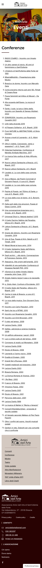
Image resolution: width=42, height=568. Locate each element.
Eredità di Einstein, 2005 (15, 357)
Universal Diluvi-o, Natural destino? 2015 (21, 216)
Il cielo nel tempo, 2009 (14, 321)
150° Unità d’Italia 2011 (14, 477)
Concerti (8, 451)
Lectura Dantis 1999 (13, 401)
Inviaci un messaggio (13, 539)
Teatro (7, 462)
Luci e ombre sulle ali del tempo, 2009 (20, 339)
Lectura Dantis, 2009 (13, 325)
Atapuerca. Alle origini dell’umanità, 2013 (21, 262)
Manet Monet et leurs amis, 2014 (18, 245)
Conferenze (9, 455)
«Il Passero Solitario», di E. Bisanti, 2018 (21, 127)
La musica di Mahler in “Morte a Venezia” (21, 405)
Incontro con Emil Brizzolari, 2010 (18, 318)
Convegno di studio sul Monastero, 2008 (21, 342)
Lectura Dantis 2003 (13, 368)
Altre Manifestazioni (13, 470)
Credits (32, 517)
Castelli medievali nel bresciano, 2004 (20, 365)
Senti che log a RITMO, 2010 (16, 310)
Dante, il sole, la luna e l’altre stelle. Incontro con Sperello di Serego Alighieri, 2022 (21, 111)
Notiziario (5, 557)
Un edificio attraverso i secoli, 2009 (19, 335)
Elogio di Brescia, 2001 (14, 394)
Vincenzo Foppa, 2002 (14, 387)
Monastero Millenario (13, 473)
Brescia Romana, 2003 (14, 372)
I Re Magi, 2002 (11, 379)
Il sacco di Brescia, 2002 (15, 383)
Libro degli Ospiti (12, 481)
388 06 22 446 (11, 535)
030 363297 (10, 531)
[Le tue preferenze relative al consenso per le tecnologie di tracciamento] (31, 566)
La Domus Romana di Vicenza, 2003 (20, 376)
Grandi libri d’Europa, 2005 (16, 361)
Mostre (7, 459)
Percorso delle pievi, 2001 (15, 398)
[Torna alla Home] (21, 4)
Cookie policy (20, 517)
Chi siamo (6, 550)
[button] (3, 4)
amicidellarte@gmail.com (15, 527)
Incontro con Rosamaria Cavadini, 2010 (21, 314)
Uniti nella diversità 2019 (15, 124)
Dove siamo (6, 553)
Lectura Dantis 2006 (13, 346)
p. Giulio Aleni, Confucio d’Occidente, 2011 (22, 284)
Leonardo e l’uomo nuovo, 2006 (18, 354)
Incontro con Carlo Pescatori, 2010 (19, 307)
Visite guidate (10, 466)
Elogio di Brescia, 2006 (14, 350)
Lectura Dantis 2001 (13, 390)
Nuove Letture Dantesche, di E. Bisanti (20, 169)
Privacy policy (7, 517)
